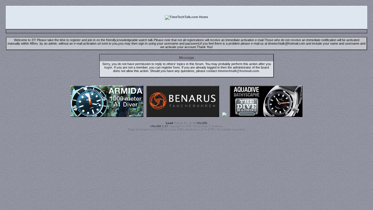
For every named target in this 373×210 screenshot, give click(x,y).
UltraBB (201, 123)
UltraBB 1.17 (159, 126)
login (108, 67)
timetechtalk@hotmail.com (238, 71)
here (176, 67)
